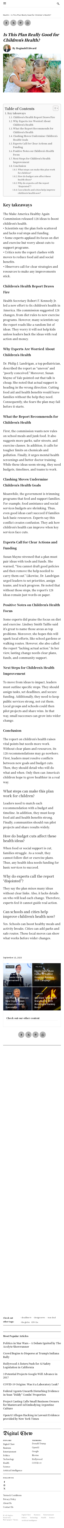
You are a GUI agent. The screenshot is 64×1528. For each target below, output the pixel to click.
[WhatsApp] (28, 23)
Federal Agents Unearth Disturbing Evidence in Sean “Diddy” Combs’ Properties (31, 1392)
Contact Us (8, 1507)
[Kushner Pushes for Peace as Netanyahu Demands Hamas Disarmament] (17, 975)
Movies (35, 1455)
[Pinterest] (20, 23)
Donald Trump (39, 1443)
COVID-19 (36, 1463)
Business (39, 994)
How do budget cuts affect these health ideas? (34, 178)
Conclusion (19, 165)
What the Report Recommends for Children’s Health (33, 130)
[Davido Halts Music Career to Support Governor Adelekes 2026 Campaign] (46, 975)
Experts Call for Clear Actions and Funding (32, 145)
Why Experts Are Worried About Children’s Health (31, 122)
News (9, 994)
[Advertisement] (32, 1181)
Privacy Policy (9, 1499)
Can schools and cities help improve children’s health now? (36, 191)
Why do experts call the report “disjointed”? (33, 184)
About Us (7, 1503)
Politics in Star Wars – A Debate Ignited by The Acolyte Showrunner (32, 1344)
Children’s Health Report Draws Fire (34, 117)
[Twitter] (13, 23)
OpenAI (35, 1447)
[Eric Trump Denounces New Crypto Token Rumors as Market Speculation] (17, 998)
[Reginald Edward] (7, 48)
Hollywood (37, 1459)
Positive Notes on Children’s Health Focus (33, 152)
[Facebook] (6, 23)
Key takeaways (16, 113)
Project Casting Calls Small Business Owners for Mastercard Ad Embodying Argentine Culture (31, 1405)
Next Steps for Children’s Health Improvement (31, 160)
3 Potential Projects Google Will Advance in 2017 (30, 1375)
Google (35, 1451)
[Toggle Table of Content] (54, 108)
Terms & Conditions (12, 1495)
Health (6, 15)
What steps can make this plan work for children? (36, 171)
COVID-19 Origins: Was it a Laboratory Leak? (31, 1384)
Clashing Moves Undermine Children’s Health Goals (35, 137)
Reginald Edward (26, 48)
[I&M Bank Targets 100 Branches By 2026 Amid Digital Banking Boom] (46, 998)
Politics (10, 967)
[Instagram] (4, 1485)
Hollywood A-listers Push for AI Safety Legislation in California (27, 1365)
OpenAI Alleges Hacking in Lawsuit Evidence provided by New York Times (31, 1416)
